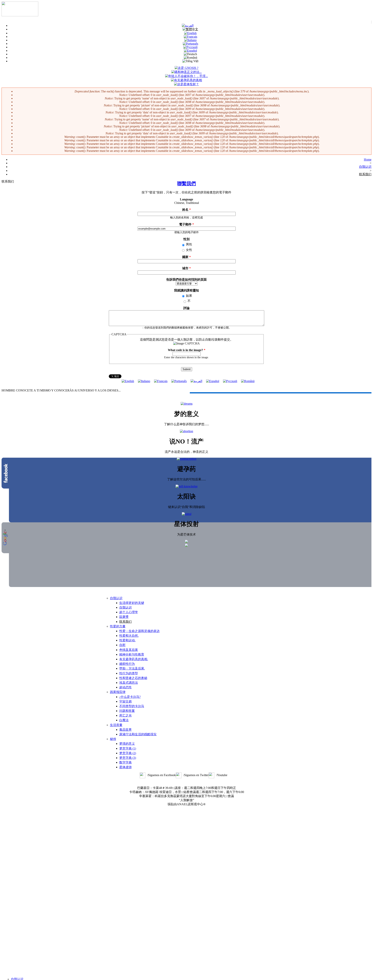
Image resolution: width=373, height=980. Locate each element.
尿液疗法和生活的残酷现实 (138, 734)
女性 (189, 249)
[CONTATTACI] (190, 40)
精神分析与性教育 (131, 654)
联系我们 (365, 174)
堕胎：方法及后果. (132, 668)
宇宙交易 (125, 701)
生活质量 (116, 725)
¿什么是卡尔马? (130, 696)
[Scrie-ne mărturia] (247, 381)
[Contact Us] (128, 381)
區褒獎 (124, 616)
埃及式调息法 (128, 682)
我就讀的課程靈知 (186, 290)
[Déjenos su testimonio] (212, 381)
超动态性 (125, 687)
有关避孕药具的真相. (133, 659)
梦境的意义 (127, 743)
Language (186, 199)
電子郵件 (186, 224)
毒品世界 (125, 729)
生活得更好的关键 (131, 602)
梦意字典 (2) (127, 753)
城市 (186, 268)
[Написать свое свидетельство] (230, 381)
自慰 (122, 645)
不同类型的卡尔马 (131, 706)
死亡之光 (125, 715)
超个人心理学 (128, 612)
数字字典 (125, 762)
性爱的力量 (117, 626)
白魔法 (124, 720)
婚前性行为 (127, 663)
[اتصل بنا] (196, 381)
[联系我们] (190, 29)
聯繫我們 (186, 183)
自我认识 (365, 166)
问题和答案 (127, 710)
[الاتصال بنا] (187, 25)
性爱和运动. (127, 640)
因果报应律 (117, 692)
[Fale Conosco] (190, 43)
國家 (186, 257)
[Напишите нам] (190, 47)
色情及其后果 (128, 649)
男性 (189, 244)
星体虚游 (125, 767)
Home (367, 159)
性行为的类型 (128, 673)
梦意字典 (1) (127, 748)
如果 (189, 295)
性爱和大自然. (129, 635)
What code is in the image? (186, 350)
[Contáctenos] (190, 50)
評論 (186, 308)
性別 (186, 239)
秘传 (113, 739)
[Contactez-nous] (160, 381)
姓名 (186, 209)
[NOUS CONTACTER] (190, 36)
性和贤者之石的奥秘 (133, 678)
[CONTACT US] (190, 33)
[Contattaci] (144, 381)
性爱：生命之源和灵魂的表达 (139, 631)
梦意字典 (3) (127, 757)
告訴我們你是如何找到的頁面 (186, 279)
